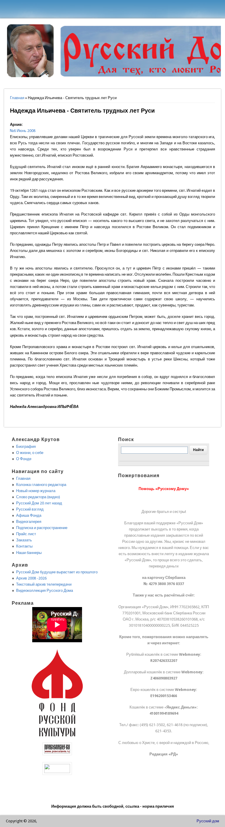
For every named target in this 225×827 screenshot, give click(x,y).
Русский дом (208, 821)
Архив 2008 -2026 (31, 578)
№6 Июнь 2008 (22, 130)
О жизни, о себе (29, 452)
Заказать (24, 540)
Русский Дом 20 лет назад (39, 503)
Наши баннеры (29, 552)
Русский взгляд (30, 509)
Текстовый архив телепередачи (43, 584)
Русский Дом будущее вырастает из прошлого (57, 572)
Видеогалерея (28, 521)
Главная (17, 98)
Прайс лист (26, 534)
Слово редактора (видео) (38, 497)
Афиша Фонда (28, 515)
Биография (26, 446)
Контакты (24, 546)
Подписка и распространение (41, 528)
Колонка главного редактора (41, 484)
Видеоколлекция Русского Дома (44, 590)
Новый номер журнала (35, 491)
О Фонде (23, 459)
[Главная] (30, 76)
